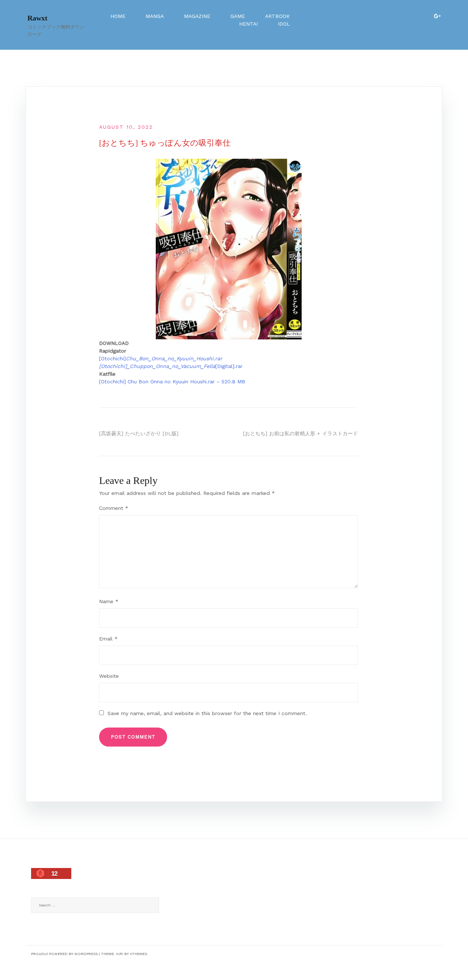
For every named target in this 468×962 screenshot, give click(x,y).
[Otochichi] (160, 358)
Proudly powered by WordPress (64, 954)
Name (108, 601)
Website (109, 676)
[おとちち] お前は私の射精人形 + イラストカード (300, 433)
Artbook (277, 16)
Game (237, 16)
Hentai (248, 24)
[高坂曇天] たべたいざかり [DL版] (138, 433)
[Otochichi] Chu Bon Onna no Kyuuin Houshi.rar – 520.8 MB (172, 381)
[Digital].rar (228, 366)
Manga (155, 16)
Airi (119, 954)
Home (117, 16)
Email (108, 639)
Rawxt (37, 18)
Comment (113, 508)
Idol (284, 24)
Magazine (197, 16)
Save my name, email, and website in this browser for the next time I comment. (207, 713)
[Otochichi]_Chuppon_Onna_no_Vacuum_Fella (157, 366)
